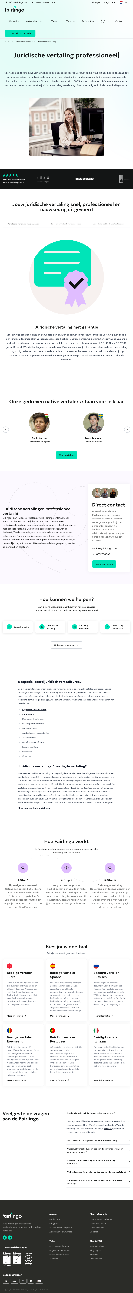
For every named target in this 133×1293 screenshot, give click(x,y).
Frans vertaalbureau (59, 1254)
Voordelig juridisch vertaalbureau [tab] (109, 224)
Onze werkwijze (98, 1223)
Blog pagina (95, 1250)
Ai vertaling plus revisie (117, 627)
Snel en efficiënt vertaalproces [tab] (66, 224)
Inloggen (96, 2)
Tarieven (70, 21)
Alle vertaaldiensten (24, 42)
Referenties (88, 21)
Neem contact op (104, 564)
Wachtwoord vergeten (60, 1227)
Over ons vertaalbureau (101, 1219)
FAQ (120, 903)
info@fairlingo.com (18, 2)
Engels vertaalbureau (59, 1250)
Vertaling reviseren (84, 627)
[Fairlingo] (14, 9)
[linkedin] (10, 1237)
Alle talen (53, 1258)
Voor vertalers (97, 1246)
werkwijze (118, 899)
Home (7, 42)
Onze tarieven (97, 1227)
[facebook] (5, 1237)
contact (113, 907)
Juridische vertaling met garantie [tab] (23, 224)
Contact (119, 21)
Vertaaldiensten (34, 21)
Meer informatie (15, 1015)
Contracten (28, 714)
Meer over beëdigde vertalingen (34, 808)
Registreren (110, 2)
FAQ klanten (96, 1258)
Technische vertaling (52, 627)
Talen (54, 21)
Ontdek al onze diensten (66, 645)
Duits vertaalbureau (59, 1246)
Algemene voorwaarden (34, 709)
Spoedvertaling (22, 627)
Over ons (103, 21)
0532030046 (103, 554)
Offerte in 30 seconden (20, 33)
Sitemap (94, 1254)
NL (126, 2)
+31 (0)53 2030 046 (45, 2)
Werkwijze (14, 21)
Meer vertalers (66, 455)
